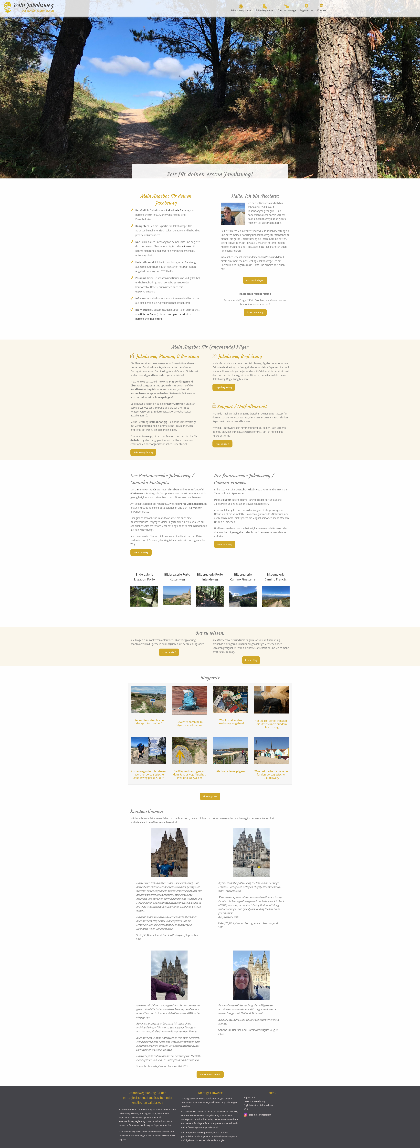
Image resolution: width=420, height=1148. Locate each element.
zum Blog (252, 660)
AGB (246, 1109)
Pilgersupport (222, 443)
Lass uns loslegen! (255, 280)
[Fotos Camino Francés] (276, 596)
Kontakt (321, 10)
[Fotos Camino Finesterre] (243, 596)
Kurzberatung (256, 312)
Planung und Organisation (144, 1113)
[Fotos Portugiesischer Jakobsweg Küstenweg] (177, 595)
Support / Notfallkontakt (242, 406)
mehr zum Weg (141, 552)
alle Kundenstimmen (210, 1074)
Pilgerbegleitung (265, 10)
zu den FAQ (170, 652)
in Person (186, 246)
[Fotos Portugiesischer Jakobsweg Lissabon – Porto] (144, 596)
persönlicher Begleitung (149, 319)
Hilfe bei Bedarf (148, 314)
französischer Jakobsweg (245, 489)
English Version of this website (258, 1105)
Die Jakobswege (287, 10)
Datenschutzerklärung (254, 1101)
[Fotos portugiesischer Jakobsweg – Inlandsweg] (210, 596)
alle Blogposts (210, 796)
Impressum (249, 1097)
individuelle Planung (177, 210)
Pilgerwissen (307, 10)
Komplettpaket (176, 314)
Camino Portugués (145, 489)
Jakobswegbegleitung (134, 1121)
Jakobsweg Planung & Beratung (167, 356)
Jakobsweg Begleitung (240, 356)
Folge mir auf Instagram (259, 1114)
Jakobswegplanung (241, 10)
